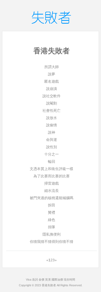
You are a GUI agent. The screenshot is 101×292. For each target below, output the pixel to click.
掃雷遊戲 (51, 183)
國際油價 (57, 279)
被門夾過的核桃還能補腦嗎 (51, 198)
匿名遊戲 (51, 81)
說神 (51, 132)
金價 (41, 279)
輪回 (51, 161)
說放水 (51, 118)
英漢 (48, 279)
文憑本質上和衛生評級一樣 (51, 169)
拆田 (51, 205)
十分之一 (51, 154)
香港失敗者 (49, 285)
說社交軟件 (51, 96)
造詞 (35, 279)
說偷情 (51, 125)
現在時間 (69, 279)
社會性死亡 (51, 110)
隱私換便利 (51, 234)
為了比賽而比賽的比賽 (51, 176)
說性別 (51, 147)
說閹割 (51, 103)
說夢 (51, 74)
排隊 (51, 227)
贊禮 (51, 212)
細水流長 (51, 191)
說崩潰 (51, 89)
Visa (28, 279)
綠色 (51, 220)
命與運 (51, 140)
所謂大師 (51, 67)
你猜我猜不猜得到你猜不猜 (51, 241)
